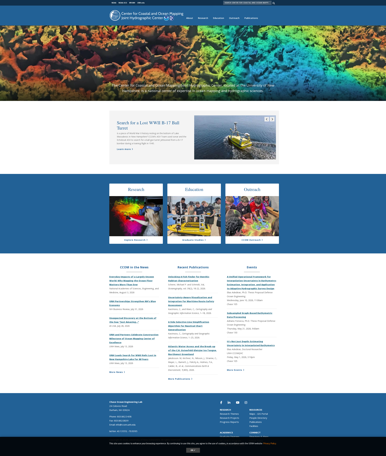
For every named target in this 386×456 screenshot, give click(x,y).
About (189, 17)
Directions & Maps (259, 436)
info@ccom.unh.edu (126, 424)
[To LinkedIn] (231, 402)
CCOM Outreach (251, 239)
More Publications (179, 378)
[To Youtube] (239, 402)
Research (203, 17)
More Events (234, 370)
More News (116, 372)
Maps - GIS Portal (258, 413)
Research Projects (229, 417)
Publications (251, 17)
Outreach (234, 17)
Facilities (253, 425)
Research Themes (229, 413)
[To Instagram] (247, 402)
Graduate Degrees (229, 436)
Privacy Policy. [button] (269, 443)
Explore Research (135, 239)
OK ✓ (193, 450)
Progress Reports (229, 421)
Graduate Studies (193, 239)
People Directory (258, 417)
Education (218, 17)
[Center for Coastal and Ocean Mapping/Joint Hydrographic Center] (146, 15)
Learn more (124, 149)
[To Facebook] (223, 402)
